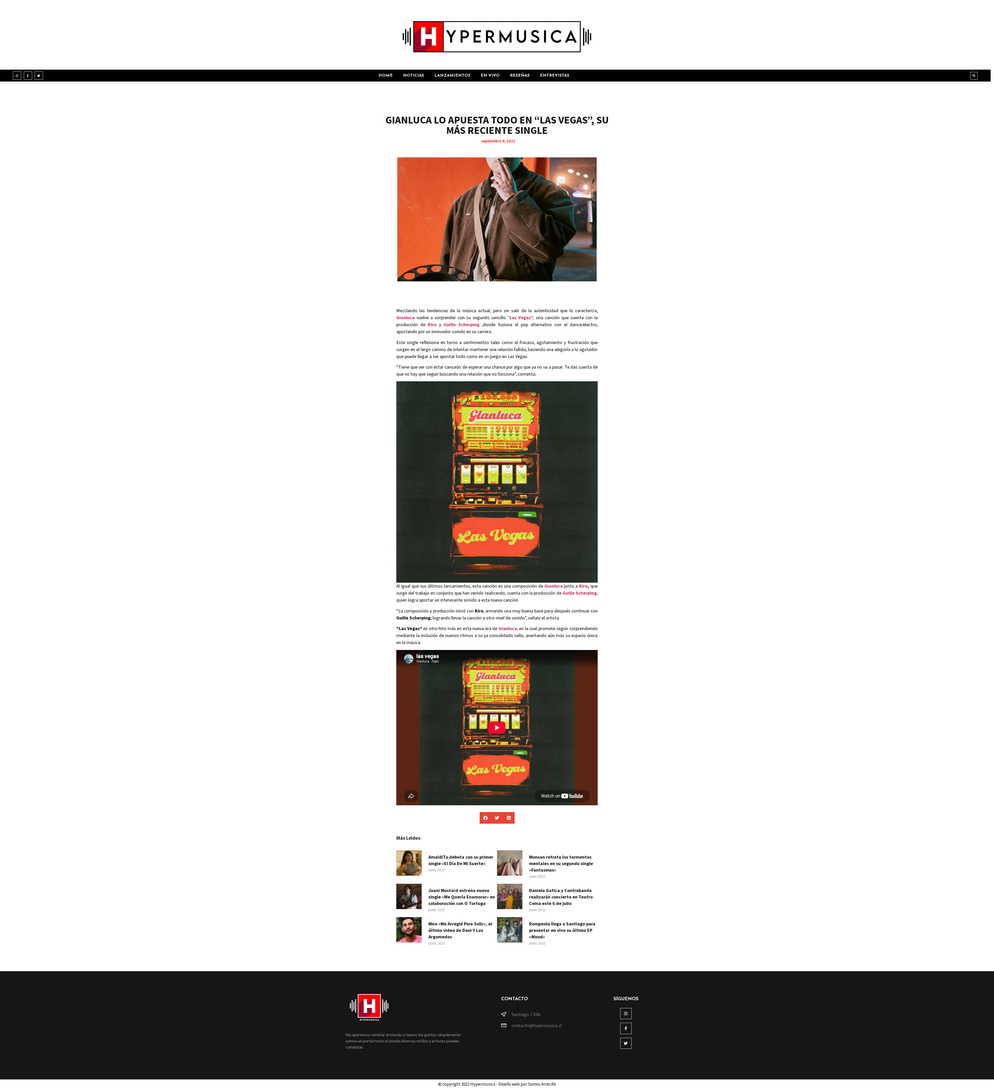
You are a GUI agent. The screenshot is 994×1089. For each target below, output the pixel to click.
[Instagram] (17, 75)
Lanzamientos (452, 76)
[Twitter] (39, 75)
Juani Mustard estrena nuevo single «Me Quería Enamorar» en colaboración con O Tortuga (461, 896)
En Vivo (490, 76)
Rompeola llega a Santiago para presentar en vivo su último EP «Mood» (562, 930)
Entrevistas (554, 76)
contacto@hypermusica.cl (536, 1025)
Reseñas (520, 76)
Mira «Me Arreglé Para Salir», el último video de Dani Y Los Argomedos (460, 930)
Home (385, 76)
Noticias (413, 76)
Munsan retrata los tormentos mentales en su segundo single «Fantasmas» (561, 863)
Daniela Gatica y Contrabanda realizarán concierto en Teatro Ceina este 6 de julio (561, 896)
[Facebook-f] (28, 75)
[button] (974, 75)
